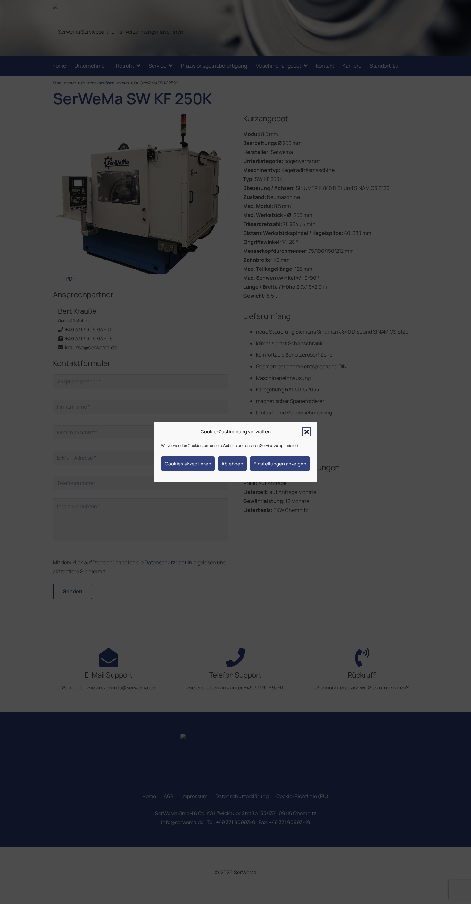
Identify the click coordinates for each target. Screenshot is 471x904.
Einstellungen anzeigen (279, 463)
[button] (306, 432)
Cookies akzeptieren (188, 463)
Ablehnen (232, 463)
